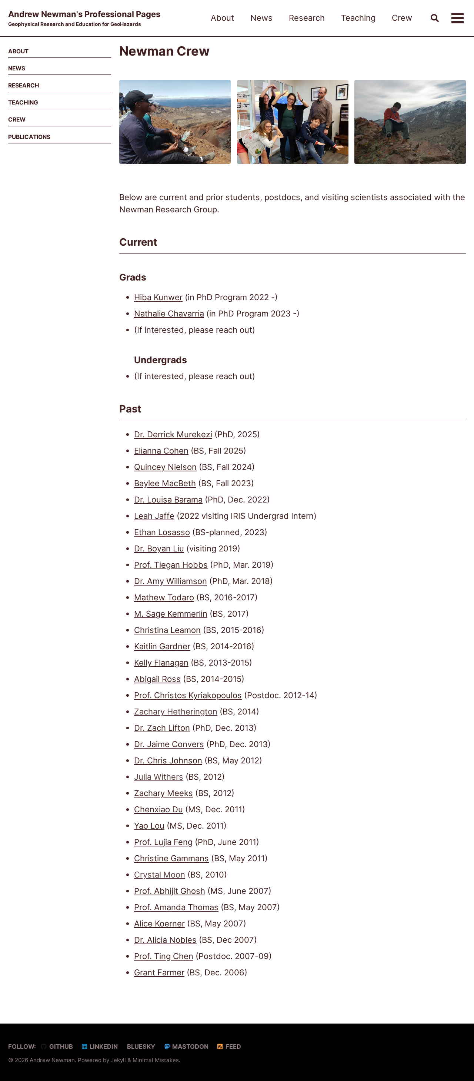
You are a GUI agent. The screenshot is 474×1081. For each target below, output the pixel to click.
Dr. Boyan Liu (159, 548)
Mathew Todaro (164, 597)
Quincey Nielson (165, 467)
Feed (232, 1046)
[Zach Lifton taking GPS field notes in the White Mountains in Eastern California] (410, 126)
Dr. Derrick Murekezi (173, 434)
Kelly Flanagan (161, 662)
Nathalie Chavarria (169, 313)
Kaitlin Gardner (162, 646)
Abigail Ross (157, 679)
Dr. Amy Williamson (170, 581)
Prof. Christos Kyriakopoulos (188, 695)
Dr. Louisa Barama (168, 499)
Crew (402, 18)
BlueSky (140, 1046)
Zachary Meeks (163, 793)
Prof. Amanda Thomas (176, 907)
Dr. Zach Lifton (162, 728)
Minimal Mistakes (156, 1060)
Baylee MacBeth (165, 483)
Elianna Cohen (161, 450)
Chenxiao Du (158, 809)
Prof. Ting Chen (163, 956)
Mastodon (189, 1046)
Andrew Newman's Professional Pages (84, 18)
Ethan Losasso (162, 532)
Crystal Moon (159, 874)
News (261, 18)
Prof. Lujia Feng (163, 842)
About (222, 18)
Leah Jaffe (154, 516)
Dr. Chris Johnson (168, 760)
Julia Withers (158, 777)
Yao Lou (149, 825)
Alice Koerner (159, 923)
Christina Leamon (167, 630)
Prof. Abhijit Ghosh (169, 891)
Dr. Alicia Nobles (165, 940)
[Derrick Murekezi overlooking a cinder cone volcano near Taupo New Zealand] (175, 126)
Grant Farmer (159, 972)
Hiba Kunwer (158, 297)
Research (307, 18)
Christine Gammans (171, 858)
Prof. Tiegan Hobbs (171, 565)
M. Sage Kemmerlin (170, 614)
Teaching (358, 18)
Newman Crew (164, 51)
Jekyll (118, 1060)
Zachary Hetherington (175, 711)
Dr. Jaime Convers (169, 744)
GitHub (60, 1046)
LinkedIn (103, 1046)
